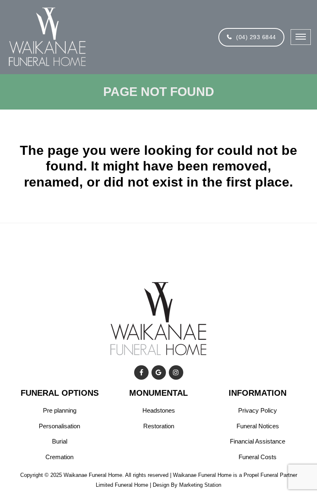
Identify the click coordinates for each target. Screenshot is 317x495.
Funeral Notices (258, 426)
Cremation (59, 456)
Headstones (158, 410)
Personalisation (59, 426)
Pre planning (59, 410)
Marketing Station (200, 485)
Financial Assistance (257, 441)
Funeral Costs (258, 456)
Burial (59, 441)
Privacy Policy (257, 410)
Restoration (158, 426)
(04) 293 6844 (256, 37)
